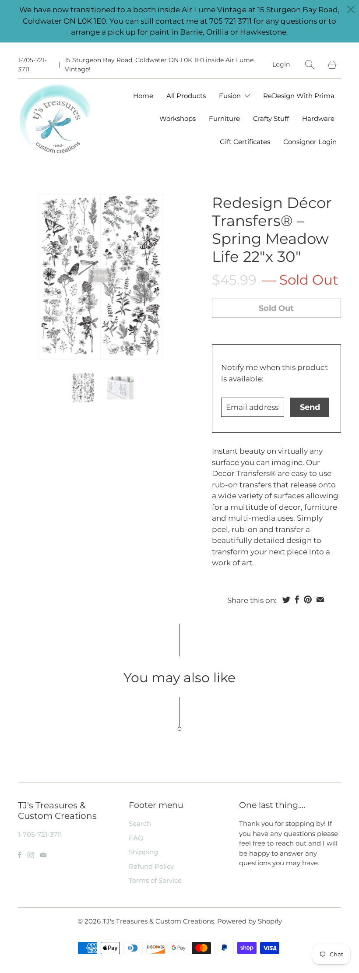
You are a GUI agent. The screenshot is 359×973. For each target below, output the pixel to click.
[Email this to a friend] (320, 599)
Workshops (177, 118)
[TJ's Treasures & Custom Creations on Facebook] (19, 855)
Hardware (318, 118)
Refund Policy (151, 866)
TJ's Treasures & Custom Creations (158, 921)
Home (143, 96)
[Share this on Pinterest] (308, 599)
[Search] (310, 65)
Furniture (224, 118)
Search (140, 823)
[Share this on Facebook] (297, 599)
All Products (186, 96)
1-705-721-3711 (32, 64)
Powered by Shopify (249, 921)
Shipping (143, 852)
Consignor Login (310, 141)
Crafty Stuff (271, 118)
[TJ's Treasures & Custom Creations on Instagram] (31, 855)
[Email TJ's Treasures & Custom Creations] (43, 855)
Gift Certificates (245, 141)
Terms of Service (155, 880)
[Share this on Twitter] (286, 599)
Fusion (231, 96)
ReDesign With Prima (298, 96)
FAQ (136, 838)
